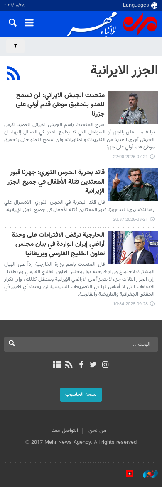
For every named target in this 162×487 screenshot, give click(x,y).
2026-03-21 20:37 (130, 219)
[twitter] (93, 365)
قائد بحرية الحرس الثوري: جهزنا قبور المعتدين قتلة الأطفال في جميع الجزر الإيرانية (56, 182)
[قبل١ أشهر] (133, 107)
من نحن (97, 430)
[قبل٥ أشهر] (133, 184)
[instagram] (105, 365)
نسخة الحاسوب (81, 394)
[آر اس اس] (69, 365)
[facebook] (81, 365)
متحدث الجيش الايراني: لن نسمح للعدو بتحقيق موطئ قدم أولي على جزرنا (60, 105)
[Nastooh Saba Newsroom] (146, 474)
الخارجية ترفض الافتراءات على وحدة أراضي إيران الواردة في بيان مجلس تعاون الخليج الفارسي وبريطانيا (58, 245)
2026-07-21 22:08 (130, 157)
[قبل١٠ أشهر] (133, 247)
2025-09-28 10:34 (130, 304)
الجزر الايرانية (124, 71)
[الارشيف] (57, 365)
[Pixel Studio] (125, 474)
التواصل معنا (65, 430)
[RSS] (13, 74)
